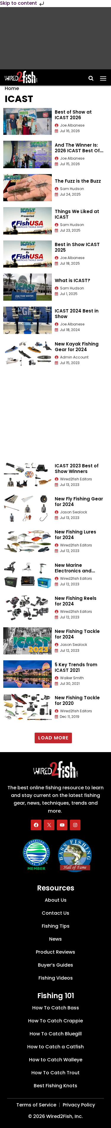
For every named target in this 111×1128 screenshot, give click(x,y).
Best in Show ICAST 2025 (77, 247)
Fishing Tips (56, 926)
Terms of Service (36, 1104)
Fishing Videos (55, 978)
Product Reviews (55, 952)
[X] (49, 825)
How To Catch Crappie (55, 1020)
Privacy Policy (79, 1104)
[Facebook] (36, 825)
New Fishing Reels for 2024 (75, 601)
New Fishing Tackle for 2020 (77, 700)
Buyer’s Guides (55, 965)
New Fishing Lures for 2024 (75, 535)
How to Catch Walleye (55, 1059)
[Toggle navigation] (103, 76)
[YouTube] (62, 825)
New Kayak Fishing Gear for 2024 (77, 347)
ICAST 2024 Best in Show (77, 314)
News (55, 939)
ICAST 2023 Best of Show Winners (77, 468)
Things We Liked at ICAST (77, 214)
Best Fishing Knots (55, 1085)
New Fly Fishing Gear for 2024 (79, 501)
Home (12, 88)
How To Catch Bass (55, 1007)
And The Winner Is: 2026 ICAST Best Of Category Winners (77, 150)
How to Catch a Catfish (55, 1046)
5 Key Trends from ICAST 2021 (76, 667)
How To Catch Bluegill (56, 1033)
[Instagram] (75, 825)
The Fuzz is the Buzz (78, 181)
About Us (56, 900)
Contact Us (55, 913)
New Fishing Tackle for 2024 (77, 634)
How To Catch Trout (55, 1072)
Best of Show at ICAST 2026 (73, 115)
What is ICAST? (72, 280)
